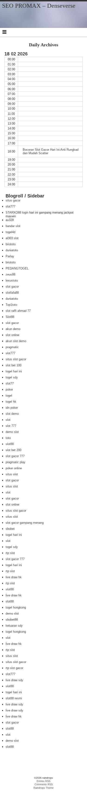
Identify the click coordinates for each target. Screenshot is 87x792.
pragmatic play (15, 462)
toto (8, 438)
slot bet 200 (13, 450)
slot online (12, 335)
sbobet (10, 528)
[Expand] (4, 32)
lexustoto (12, 280)
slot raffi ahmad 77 (18, 311)
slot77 (10, 383)
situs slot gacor (16, 359)
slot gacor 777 (15, 456)
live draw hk (14, 577)
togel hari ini (14, 371)
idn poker (12, 407)
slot (8, 419)
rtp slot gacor (14, 668)
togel (9, 395)
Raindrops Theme (43, 787)
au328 (10, 220)
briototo (11, 244)
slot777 (10, 206)
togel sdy (12, 377)
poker (9, 389)
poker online (14, 468)
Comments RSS (44, 784)
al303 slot (12, 238)
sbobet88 (12, 619)
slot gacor (12, 286)
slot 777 (11, 426)
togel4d (10, 232)
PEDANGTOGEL (17, 268)
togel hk (11, 401)
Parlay (10, 256)
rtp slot (10, 553)
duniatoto (12, 250)
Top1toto (11, 304)
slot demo (12, 413)
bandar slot (13, 226)
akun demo (13, 329)
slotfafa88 (12, 292)
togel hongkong (16, 607)
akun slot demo (16, 341)
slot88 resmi (14, 698)
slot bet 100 (13, 365)
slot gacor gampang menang (25, 522)
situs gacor (13, 200)
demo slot (12, 432)
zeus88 (10, 274)
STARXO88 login (17, 212)
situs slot (12, 474)
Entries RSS (43, 781)
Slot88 (10, 317)
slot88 (10, 444)
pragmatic (12, 347)
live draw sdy (14, 680)
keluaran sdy (14, 625)
